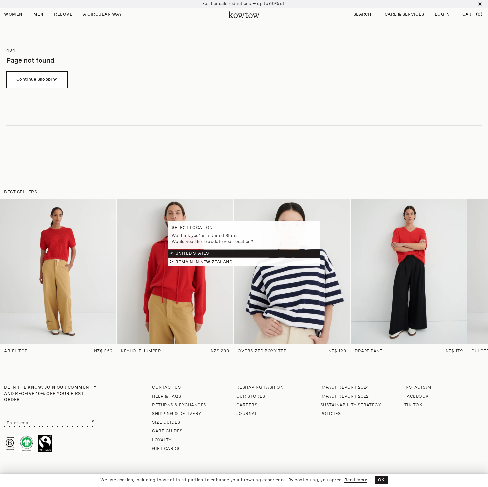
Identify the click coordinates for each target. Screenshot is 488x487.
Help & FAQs (166, 396)
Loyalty (162, 440)
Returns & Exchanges (179, 405)
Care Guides (167, 431)
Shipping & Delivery (176, 414)
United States (192, 253)
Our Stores (250, 396)
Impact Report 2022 (344, 396)
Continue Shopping (37, 79)
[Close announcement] (480, 4)
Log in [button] (442, 14)
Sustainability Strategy (350, 405)
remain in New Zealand (203, 262)
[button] (363, 15)
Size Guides (166, 422)
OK (381, 480)
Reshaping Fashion (260, 387)
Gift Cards (165, 449)
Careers (247, 405)
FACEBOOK (416, 396)
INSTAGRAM (417, 387)
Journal (247, 414)
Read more (355, 480)
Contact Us (166, 387)
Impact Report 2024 (344, 387)
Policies (330, 414)
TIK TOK (413, 405)
